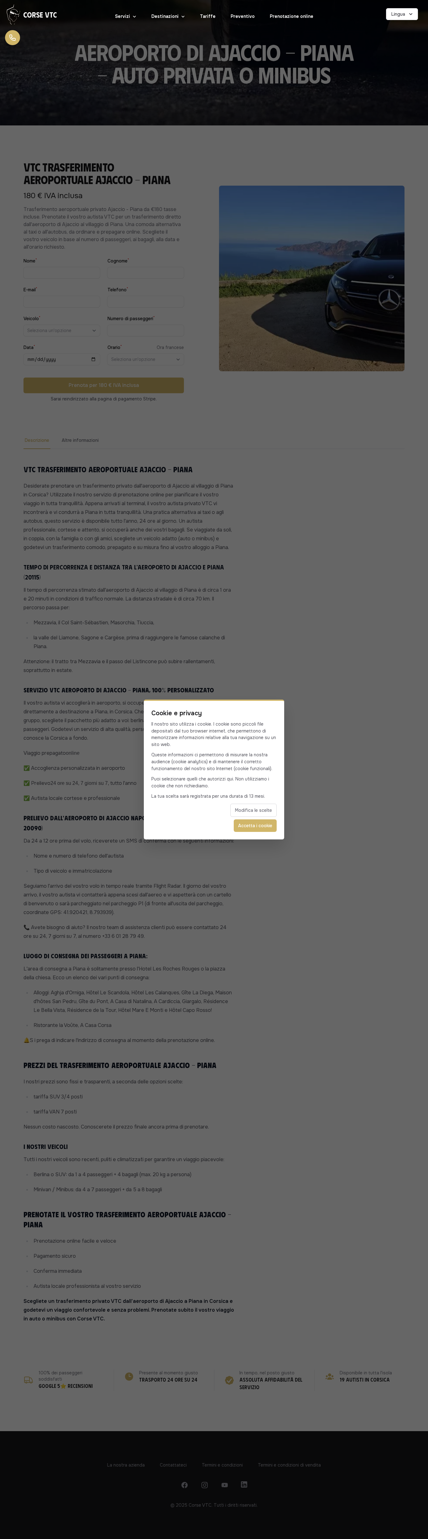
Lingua (398, 14)
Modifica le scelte (253, 810)
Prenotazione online (291, 16)
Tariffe (208, 16)
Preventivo (243, 16)
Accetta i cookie (255, 825)
